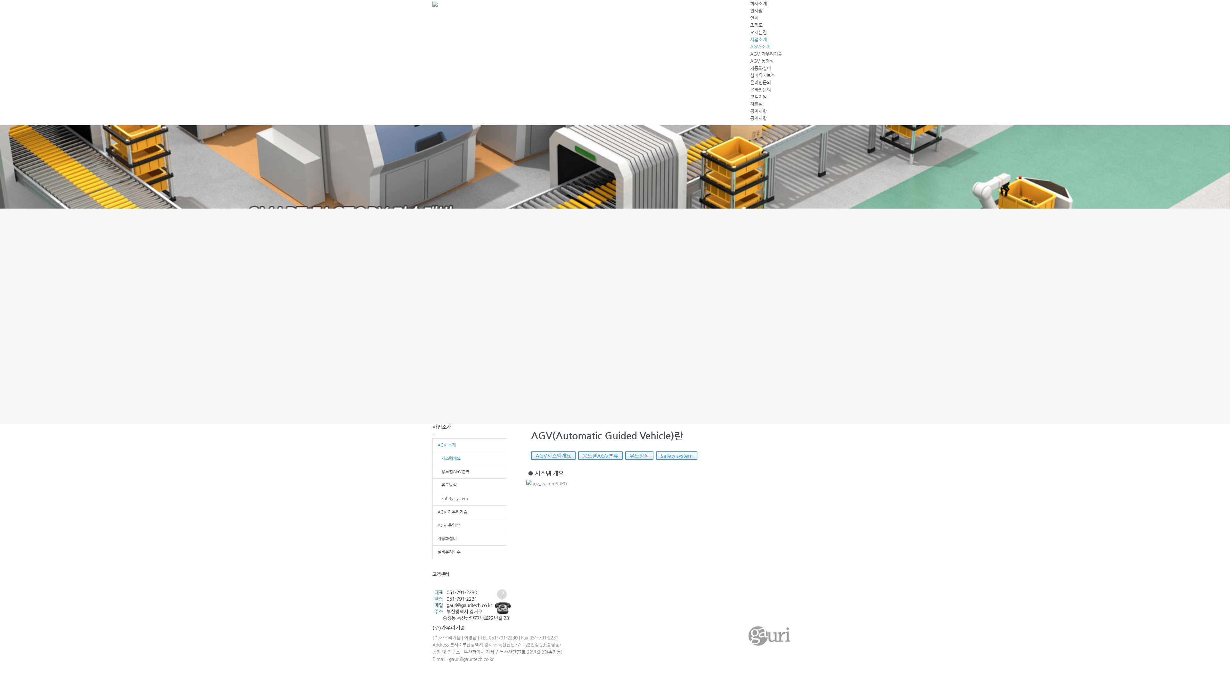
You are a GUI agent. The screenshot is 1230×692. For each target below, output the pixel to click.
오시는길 (758, 32)
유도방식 (639, 456)
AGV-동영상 (762, 60)
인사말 (756, 10)
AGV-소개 (760, 46)
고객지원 (758, 96)
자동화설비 (760, 68)
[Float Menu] (791, 8)
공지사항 (758, 111)
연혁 (754, 18)
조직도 (756, 25)
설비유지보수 (762, 75)
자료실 (756, 103)
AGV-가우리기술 (766, 53)
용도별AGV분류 (600, 456)
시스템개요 (449, 458)
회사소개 (758, 3)
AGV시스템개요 (553, 456)
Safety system (676, 456)
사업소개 (758, 39)
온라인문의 (760, 82)
